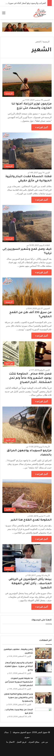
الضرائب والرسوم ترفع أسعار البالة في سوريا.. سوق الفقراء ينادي (19, 666)
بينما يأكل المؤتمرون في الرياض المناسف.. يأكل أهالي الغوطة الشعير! (30, 583)
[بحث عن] (50, 14)
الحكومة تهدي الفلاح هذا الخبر (31, 520)
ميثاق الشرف (33, 742)
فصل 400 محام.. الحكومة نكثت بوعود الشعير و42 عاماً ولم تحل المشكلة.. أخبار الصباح (30, 378)
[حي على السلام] (27, 27)
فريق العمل (21, 742)
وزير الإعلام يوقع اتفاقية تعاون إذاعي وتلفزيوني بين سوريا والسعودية (18, 697)
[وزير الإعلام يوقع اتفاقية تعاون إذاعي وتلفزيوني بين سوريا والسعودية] (43, 698)
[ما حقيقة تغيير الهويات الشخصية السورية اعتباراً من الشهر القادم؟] (43, 681)
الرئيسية (46, 41)
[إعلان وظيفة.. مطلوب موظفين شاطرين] (43, 653)
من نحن (44, 742)
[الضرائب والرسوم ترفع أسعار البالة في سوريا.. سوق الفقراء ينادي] (43, 666)
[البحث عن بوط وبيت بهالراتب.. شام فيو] (43, 713)
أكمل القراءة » (41, 127)
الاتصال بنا (10, 742)
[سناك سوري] (39, 12)
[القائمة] (3, 14)
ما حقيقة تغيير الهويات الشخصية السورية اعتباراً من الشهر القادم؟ (19, 682)
